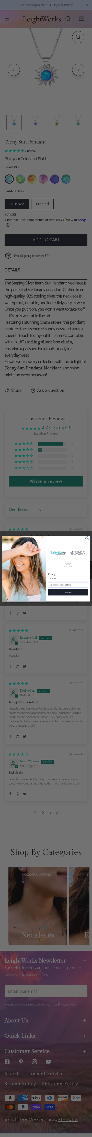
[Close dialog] (87, 538)
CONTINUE (68, 592)
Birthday (51, 574)
